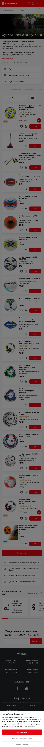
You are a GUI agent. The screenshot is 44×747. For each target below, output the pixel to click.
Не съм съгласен (22, 744)
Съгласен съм (22, 732)
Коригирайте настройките (22, 739)
